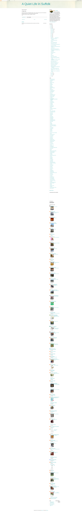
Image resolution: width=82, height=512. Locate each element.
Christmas (51, 97)
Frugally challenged (52, 364)
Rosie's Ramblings (52, 394)
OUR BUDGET (52, 146)
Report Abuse (52, 190)
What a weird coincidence (54, 56)
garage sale (51, 114)
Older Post (45, 19)
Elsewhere (51, 381)
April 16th (52, 53)
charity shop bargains (52, 94)
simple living (51, 168)
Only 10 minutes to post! (53, 61)
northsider (51, 320)
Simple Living (52, 470)
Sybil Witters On (52, 236)
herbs (51, 122)
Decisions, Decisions (56, 296)
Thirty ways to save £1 (52, 180)
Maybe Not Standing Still (56, 237)
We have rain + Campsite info (54, 63)
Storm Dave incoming (56, 307)
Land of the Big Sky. (52, 405)
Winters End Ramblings (53, 462)
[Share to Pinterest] (30, 17)
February (52, 73)
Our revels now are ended (53, 349)
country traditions (52, 102)
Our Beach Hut (52, 145)
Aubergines (51, 84)
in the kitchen (51, 128)
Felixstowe (51, 109)
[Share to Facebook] (29, 17)
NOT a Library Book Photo (54, 42)
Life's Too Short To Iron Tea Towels (54, 426)
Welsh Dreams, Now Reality (53, 497)
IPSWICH (51, 129)
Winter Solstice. (52, 188)
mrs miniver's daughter (53, 301)
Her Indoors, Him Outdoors (53, 457)
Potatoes (51, 153)
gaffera (42, 510)
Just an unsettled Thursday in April (55, 68)
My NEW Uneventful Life (53, 498)
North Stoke (51, 228)
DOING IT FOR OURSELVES (53, 383)
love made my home (52, 448)
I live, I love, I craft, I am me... (53, 372)
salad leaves (51, 165)
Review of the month (52, 162)
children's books (52, 96)
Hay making (51, 121)
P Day (51, 54)
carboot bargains (52, 91)
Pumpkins (51, 154)
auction (51, 85)
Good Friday (52, 51)
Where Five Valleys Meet (53, 326)
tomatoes (51, 181)
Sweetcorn (51, 173)
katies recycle (52, 259)
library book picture (52, 134)
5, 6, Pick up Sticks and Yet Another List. (55, 44)
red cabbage (51, 159)
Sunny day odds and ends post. (54, 60)
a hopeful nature (52, 413)
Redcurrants (51, 161)
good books (51, 116)
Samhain (51, 166)
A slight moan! (55, 223)
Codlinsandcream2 (52, 211)
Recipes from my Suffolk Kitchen (52, 502)
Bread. (51, 88)
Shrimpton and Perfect (53, 253)
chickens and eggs (52, 95)
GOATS (51, 115)
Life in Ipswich (51, 135)
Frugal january (55, 435)
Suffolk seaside (52, 171)
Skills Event (55, 338)
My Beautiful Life (52, 356)
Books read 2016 (52, 504)
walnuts (51, 184)
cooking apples (52, 98)
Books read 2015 (52, 503)
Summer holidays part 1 (56, 290)
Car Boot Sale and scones (54, 64)
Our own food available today (53, 147)
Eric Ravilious (51, 106)
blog (54, 465)
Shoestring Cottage (52, 312)
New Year (51, 142)
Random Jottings (52, 378)
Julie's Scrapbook (52, 491)
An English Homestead (53, 267)
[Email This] (27, 17)
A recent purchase (52, 460)
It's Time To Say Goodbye (56, 389)
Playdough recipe (52, 152)
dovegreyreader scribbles (53, 402)
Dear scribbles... (52, 403)
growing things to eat (52, 119)
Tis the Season (55, 248)
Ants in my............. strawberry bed (54, 37)
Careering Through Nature (53, 284)
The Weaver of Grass (53, 351)
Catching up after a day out (54, 40)
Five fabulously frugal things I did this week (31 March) (56, 479)
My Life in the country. (53, 424)
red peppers (51, 160)
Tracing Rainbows (52, 217)
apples (51, 81)
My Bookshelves (52, 141)
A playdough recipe (53, 52)
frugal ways (51, 113)
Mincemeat (51, 138)
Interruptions (52, 55)
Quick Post (55, 443)
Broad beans (51, 89)
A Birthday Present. (56, 321)
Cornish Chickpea (52, 472)
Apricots (51, 83)
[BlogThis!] (28, 17)
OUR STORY (51, 148)
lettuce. (51, 133)
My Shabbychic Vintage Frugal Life (54, 434)
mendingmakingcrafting (53, 459)
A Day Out (52, 41)
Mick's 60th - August (56, 279)
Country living (51, 101)
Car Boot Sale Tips (52, 90)
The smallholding (52, 178)
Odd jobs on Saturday (53, 65)
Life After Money (52, 234)
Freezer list (51, 112)
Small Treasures (52, 343)
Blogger (47, 510)
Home (34, 19)
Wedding (51, 186)
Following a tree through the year (54, 62)
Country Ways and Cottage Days (54, 295)
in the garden (51, 127)
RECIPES (51, 158)
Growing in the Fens (52, 440)
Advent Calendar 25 (52, 411)
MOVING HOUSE (52, 139)
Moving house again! (52, 140)
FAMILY (51, 107)
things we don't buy (52, 179)
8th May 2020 (55, 419)
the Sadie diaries (52, 464)
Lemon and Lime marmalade (53, 132)
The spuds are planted (53, 45)
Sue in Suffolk (56, 10)
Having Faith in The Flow (54, 43)
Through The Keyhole (53, 278)
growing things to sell (52, 120)
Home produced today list (53, 125)
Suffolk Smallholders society (53, 172)
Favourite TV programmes (53, 108)
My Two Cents (52, 242)
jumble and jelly (52, 451)
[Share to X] (28, 17)
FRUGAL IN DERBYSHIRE (53, 337)
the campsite (51, 174)
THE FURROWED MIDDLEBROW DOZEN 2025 (56, 316)
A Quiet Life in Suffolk (36, 4)
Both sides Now (55, 206)
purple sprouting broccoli (53, 155)
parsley (51, 149)
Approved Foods (52, 82)
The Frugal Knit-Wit (52, 483)
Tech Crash (51, 354)
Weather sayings (52, 185)
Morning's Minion (52, 261)
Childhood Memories (56, 254)
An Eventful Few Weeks (52, 395)
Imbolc (51, 126)
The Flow (51, 175)
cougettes (51, 100)
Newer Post (23, 19)
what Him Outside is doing (53, 187)
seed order (51, 167)
